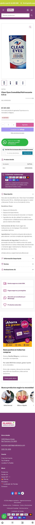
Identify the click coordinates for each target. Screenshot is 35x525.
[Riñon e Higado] (22, 396)
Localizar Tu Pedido (7, 463)
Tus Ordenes (5, 460)
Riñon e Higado (22, 405)
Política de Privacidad (12, 508)
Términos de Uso (23, 508)
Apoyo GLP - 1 (5, 477)
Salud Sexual (8, 405)
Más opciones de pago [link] (17, 133)
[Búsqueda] (32, 15)
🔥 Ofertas (4, 479)
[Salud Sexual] (7, 396)
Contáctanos (15, 505)
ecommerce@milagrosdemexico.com (13, 445)
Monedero (4, 482)
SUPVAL (3, 89)
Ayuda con (4, 474)
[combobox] (17, 15)
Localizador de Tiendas (17, 511)
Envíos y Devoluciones (26, 505)
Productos (4, 472)
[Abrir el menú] (3, 10)
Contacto (4, 486)
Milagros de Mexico (14, 500)
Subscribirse (27, 153)
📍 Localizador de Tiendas (9, 484)
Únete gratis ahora (10, 378)
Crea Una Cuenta (6, 458)
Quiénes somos (7, 505)
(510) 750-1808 (6, 449)
